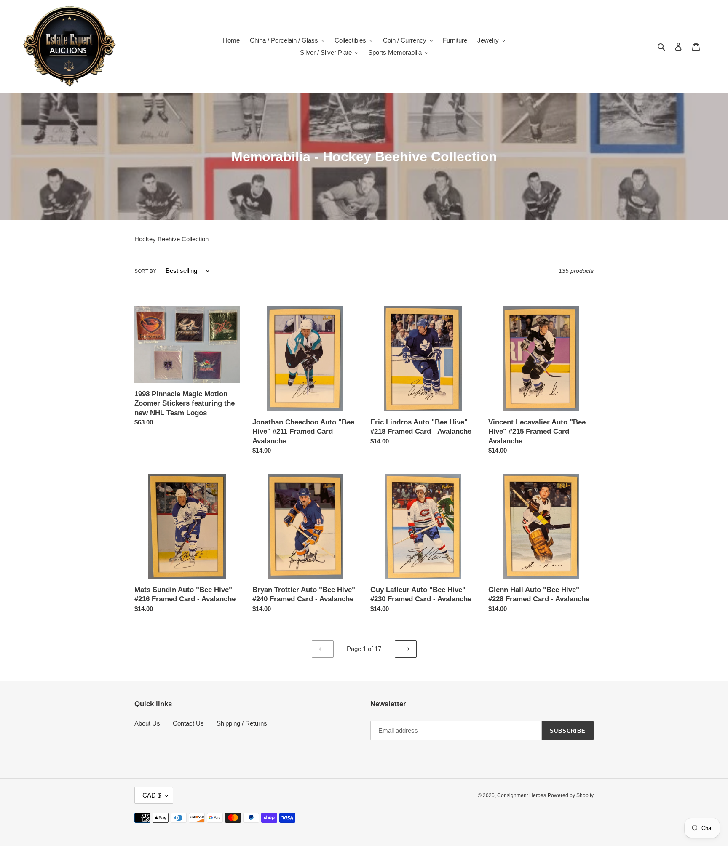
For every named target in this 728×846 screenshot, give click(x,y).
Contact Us (188, 723)
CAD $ (151, 795)
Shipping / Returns (242, 723)
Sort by (145, 271)
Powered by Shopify (571, 795)
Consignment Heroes (521, 795)
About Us (147, 723)
